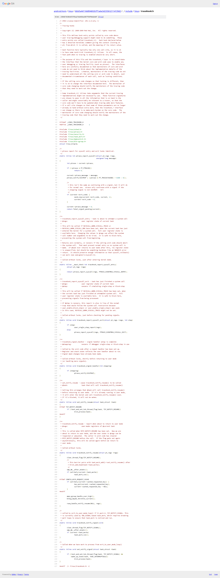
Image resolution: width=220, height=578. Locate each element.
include (128, 11)
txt (210, 574)
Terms (26, 574)
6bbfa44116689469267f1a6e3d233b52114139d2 (98, 11)
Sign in (215, 4)
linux (70, 11)
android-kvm (60, 11)
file (101, 17)
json (216, 574)
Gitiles (14, 574)
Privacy (20, 574)
